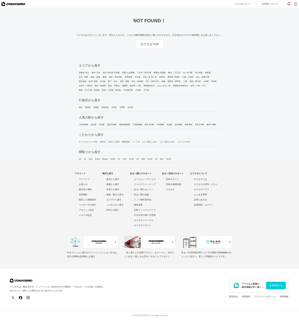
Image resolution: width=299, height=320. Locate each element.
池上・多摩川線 (202, 77)
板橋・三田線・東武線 (111, 90)
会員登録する (275, 285)
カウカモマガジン (142, 225)
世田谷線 (82, 81)
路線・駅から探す (115, 194)
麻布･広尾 (96, 73)
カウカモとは (200, 179)
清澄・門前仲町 (115, 77)
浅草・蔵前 (124, 81)
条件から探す (112, 179)
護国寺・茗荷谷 (174, 81)
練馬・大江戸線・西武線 (89, 90)
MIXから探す (112, 210)
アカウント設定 (86, 210)
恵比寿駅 (178, 124)
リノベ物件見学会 (142, 199)
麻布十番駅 (211, 124)
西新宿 (162, 77)
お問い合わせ (200, 199)
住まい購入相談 (141, 194)
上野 (185, 81)
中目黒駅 (160, 124)
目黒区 (96, 107)
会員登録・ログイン (204, 205)
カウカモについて (242, 4)
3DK (143, 159)
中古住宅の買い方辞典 (145, 215)
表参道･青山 (84, 73)
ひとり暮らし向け (149, 142)
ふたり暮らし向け (167, 142)
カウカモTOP (149, 44)
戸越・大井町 (188, 77)
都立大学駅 (149, 124)
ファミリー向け (183, 142)
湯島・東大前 (195, 81)
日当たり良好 (114, 142)
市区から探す (112, 189)
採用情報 (284, 296)
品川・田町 (83, 77)
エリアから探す (114, 199)
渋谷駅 (101, 124)
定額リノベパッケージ (145, 210)
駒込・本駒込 (114, 86)
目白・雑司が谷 (152, 81)
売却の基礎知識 (173, 184)
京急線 (138, 90)
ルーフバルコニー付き (88, 142)
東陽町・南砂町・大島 (131, 86)
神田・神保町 (100, 86)
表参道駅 (188, 124)
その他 (146, 90)
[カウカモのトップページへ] (13, 4)
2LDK (131, 159)
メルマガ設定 (85, 215)
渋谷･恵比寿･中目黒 (111, 73)
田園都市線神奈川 (180, 86)
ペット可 (136, 142)
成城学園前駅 (124, 124)
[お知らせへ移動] (288, 4)
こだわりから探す (115, 205)
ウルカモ (170, 189)
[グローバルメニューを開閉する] (295, 4)
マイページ (84, 179)
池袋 (163, 81)
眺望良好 (126, 142)
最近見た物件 (85, 189)
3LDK (150, 159)
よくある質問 (200, 194)
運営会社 (233, 296)
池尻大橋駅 (111, 124)
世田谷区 (105, 107)
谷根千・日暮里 (85, 86)
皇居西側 (128, 77)
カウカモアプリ (201, 189)
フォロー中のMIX (87, 205)
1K (85, 159)
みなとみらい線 (164, 86)
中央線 (137, 77)
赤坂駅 (169, 124)
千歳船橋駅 (137, 124)
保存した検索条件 (87, 199)
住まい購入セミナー (144, 189)
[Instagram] (28, 297)
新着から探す (112, 184)
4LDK (168, 159)
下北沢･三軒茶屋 (144, 73)
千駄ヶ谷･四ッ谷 (150, 77)
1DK (90, 159)
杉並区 (130, 107)
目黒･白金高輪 (128, 73)
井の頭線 (198, 73)
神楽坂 (208, 73)
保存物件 (83, 194)
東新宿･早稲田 (174, 77)
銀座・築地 (95, 77)
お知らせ (83, 184)
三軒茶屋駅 (83, 124)
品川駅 (93, 124)
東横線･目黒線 (160, 73)
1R (80, 159)
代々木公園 (187, 73)
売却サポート (172, 179)
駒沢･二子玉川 (174, 73)
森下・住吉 (112, 81)
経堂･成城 (93, 81)
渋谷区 (114, 107)
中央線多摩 (128, 90)
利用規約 (246, 296)
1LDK (97, 159)
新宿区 (88, 107)
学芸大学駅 (199, 124)
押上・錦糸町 (137, 81)
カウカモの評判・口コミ (206, 184)
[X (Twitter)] (13, 297)
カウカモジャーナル (144, 220)
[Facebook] (20, 297)
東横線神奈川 (149, 86)
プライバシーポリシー (265, 296)
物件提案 (138, 205)
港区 (81, 107)
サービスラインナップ (145, 184)
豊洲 (104, 77)
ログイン (270, 4)
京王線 (102, 81)
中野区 (122, 107)
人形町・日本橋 (209, 81)
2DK (124, 159)
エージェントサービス (145, 179)
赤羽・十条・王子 (198, 86)
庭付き (103, 142)
